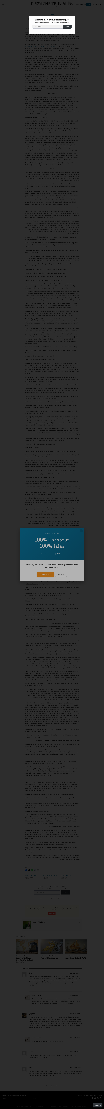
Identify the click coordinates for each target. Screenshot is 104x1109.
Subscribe (68, 26)
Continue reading (52, 31)
